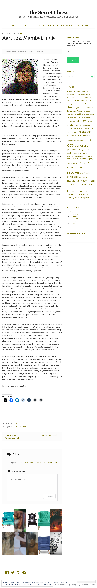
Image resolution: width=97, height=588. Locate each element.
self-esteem (78, 185)
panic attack (87, 150)
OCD (14, 427)
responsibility (83, 177)
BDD (79, 100)
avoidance (70, 100)
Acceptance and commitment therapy (79, 95)
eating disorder (72, 121)
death (92, 114)
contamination (75, 114)
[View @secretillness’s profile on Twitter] (13, 572)
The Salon (39, 25)
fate (91, 121)
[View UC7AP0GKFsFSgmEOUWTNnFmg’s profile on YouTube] (24, 572)
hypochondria (77, 128)
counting (86, 114)
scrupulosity (70, 185)
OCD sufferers (21, 427)
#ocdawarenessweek (78, 91)
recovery (74, 172)
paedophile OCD (74, 149)
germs (69, 125)
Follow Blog (73, 37)
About (85, 25)
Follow (73, 60)
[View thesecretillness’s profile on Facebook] (7, 572)
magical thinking (72, 132)
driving (92, 117)
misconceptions (74, 135)
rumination (81, 180)
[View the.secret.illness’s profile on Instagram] (18, 572)
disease (87, 117)
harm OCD (77, 125)
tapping (79, 188)
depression (70, 117)
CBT (86, 103)
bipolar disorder (86, 100)
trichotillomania (80, 194)
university (70, 197)
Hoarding (70, 128)
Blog (77, 25)
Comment (49, 496)
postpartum (70, 156)
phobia (82, 153)
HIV (89, 125)
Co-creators (81, 108)
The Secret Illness (48, 12)
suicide (75, 188)
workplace (84, 197)
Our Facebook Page (76, 233)
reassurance (74, 167)
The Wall (12, 25)
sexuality (87, 184)
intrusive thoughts (87, 128)
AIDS (72, 98)
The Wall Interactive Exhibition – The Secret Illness (37, 462)
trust (87, 194)
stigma (69, 188)
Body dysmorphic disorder (75, 104)
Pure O (84, 162)
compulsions (87, 111)
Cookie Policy (48, 584)
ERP (79, 120)
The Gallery (25, 25)
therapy (71, 190)
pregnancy (75, 163)
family (85, 121)
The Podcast (66, 25)
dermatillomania (79, 117)
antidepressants (79, 98)
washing (77, 197)
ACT (68, 97)
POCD (87, 153)
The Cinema (53, 25)
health (86, 125)
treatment (71, 194)
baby (76, 100)
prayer (91, 159)
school (92, 180)
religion (74, 176)
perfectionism (73, 153)
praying (69, 163)
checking (72, 107)
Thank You (85, 188)
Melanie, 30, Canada (49, 435)
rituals (71, 180)
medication (84, 131)
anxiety (87, 97)
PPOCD (86, 159)
